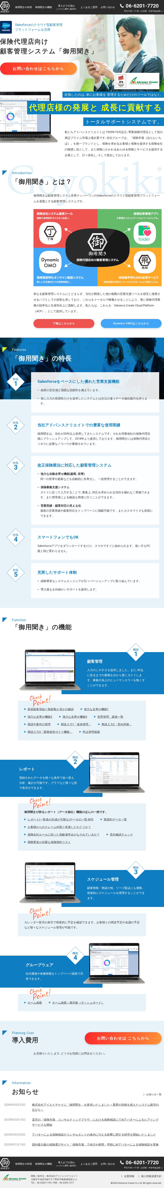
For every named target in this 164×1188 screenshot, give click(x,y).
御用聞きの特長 (23, 7)
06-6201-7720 (142, 6)
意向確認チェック (121, 834)
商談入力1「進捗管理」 (76, 724)
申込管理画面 (91, 732)
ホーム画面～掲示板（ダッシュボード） (78, 1002)
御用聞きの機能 (43, 7)
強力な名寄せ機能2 (40, 716)
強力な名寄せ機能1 (96, 709)
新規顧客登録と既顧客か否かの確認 (51, 709)
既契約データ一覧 (115, 819)
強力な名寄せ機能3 (74, 716)
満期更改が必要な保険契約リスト (49, 842)
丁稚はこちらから (64, 323)
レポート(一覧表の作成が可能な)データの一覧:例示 (61, 819)
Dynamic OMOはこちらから (131, 323)
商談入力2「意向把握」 (117, 724)
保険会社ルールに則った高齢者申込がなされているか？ (64, 834)
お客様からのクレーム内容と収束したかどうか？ (59, 827)
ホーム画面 (35, 1002)
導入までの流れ (66, 7)
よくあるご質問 (89, 7)
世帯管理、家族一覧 (110, 716)
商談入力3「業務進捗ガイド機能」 (50, 732)
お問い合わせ (108, 7)
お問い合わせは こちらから (123, 1038)
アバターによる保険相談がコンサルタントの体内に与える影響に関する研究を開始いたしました (94, 1134)
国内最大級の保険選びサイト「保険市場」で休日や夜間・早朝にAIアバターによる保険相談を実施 (95, 1144)
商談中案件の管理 (39, 724)
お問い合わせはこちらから (38, 68)
